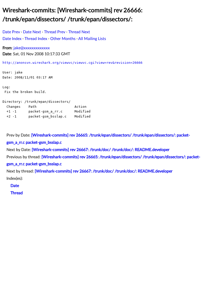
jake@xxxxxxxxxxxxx (32, 48)
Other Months (63, 39)
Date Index (12, 39)
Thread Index (35, 39)
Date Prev (11, 32)
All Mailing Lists (92, 39)
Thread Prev (54, 32)
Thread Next (79, 32)
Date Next (32, 32)
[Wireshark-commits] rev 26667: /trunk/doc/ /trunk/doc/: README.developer (101, 150)
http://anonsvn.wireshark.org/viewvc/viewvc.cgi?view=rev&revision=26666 (72, 62)
